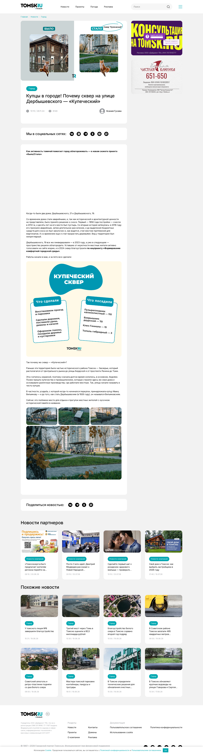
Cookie (48, 750)
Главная (24, 17)
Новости (65, 6)
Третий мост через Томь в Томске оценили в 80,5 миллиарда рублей (79, 631)
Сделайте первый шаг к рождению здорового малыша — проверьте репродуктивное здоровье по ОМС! (121, 567)
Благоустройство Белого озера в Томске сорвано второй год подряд (120, 631)
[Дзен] (99, 134)
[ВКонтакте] (72, 134)
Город (43, 17)
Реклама (108, 6)
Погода (94, 6)
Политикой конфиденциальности (114, 750)
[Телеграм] (86, 134)
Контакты (92, 727)
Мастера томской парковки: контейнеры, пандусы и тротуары (80, 684)
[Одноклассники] (92, 134)
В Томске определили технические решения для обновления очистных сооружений (121, 684)
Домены (92, 732)
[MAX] (106, 134)
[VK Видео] (79, 134)
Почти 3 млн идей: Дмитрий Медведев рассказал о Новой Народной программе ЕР (80, 567)
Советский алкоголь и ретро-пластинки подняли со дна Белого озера (38, 684)
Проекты (79, 6)
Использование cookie (121, 732)
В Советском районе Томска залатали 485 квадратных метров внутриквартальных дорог (162, 631)
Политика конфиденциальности (166, 727)
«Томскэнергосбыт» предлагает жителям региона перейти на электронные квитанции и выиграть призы (38, 567)
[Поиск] (168, 6)
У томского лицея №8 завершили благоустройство (39, 630)
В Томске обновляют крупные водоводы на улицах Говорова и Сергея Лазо (162, 684)
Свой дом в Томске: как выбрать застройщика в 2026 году (161, 567)
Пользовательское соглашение (126, 727)
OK (165, 750)
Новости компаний (35, 559)
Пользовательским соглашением (146, 750)
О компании (74, 737)
